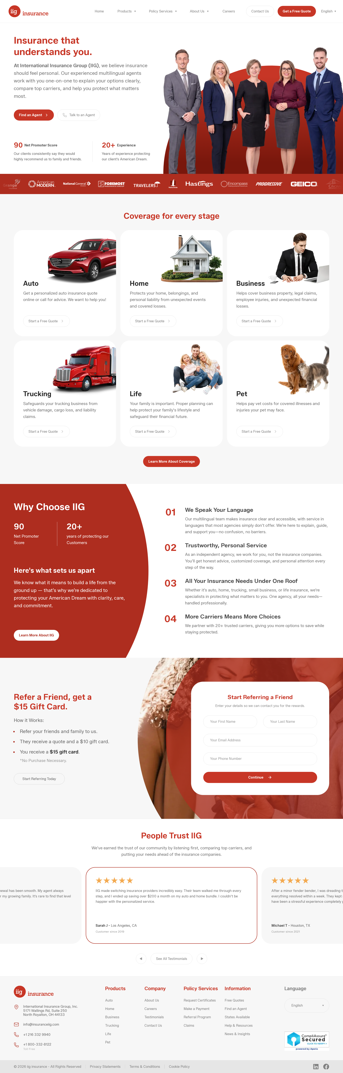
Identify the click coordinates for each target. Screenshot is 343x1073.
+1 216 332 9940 (37, 1035)
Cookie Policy (179, 1067)
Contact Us (260, 11)
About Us (151, 1000)
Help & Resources (239, 1025)
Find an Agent (30, 115)
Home (99, 11)
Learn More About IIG (36, 635)
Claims (189, 1025)
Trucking (112, 1025)
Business (112, 1017)
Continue (255, 777)
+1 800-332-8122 (37, 1044)
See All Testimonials (171, 959)
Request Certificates (200, 1000)
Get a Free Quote (297, 11)
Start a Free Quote (43, 321)
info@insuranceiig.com (41, 1024)
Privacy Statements (105, 1067)
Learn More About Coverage (171, 461)
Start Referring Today (39, 779)
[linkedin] (316, 1067)
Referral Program (197, 1017)
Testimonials (154, 1017)
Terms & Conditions (144, 1067)
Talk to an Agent (82, 115)
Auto (109, 1000)
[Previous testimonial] (141, 958)
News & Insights (237, 1034)
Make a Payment (196, 1009)
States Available (237, 1017)
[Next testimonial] (202, 958)
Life (108, 1034)
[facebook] (326, 1067)
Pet (107, 1042)
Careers (229, 11)
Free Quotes (234, 1000)
